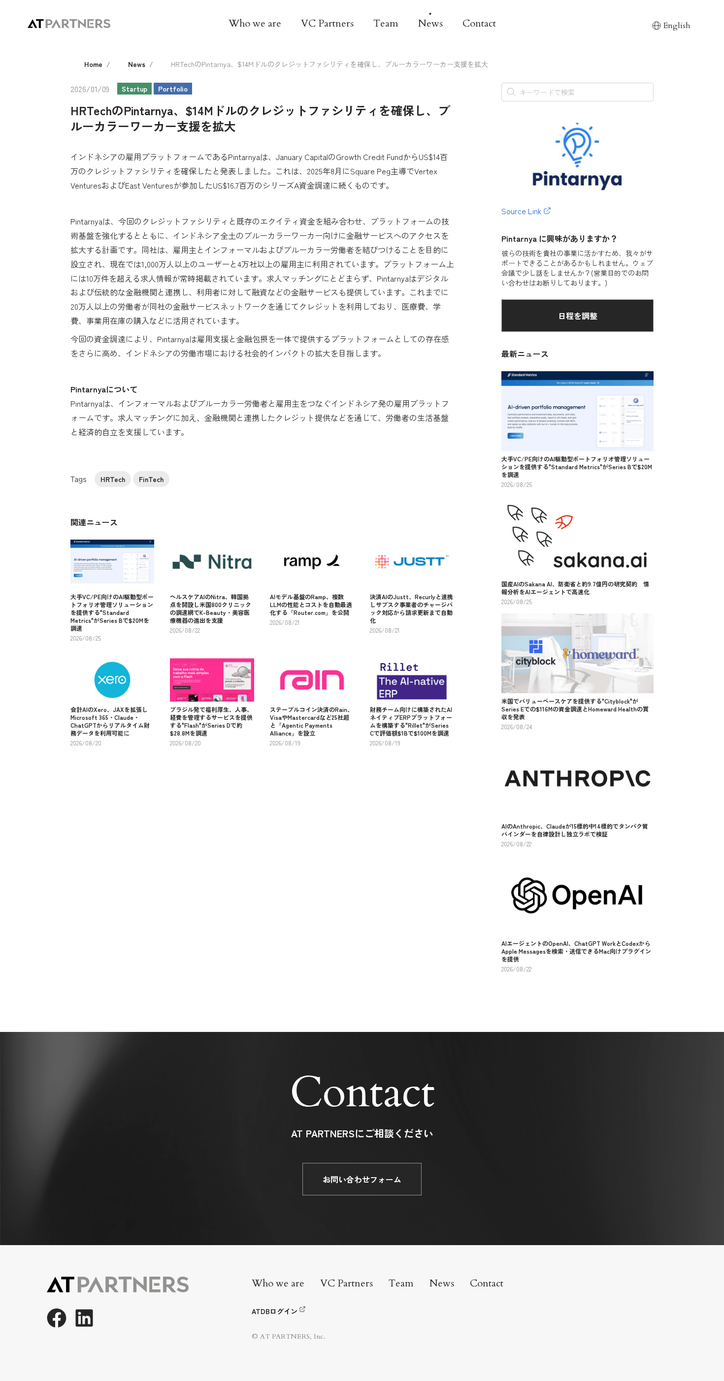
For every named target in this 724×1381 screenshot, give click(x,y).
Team (385, 23)
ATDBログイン (274, 1311)
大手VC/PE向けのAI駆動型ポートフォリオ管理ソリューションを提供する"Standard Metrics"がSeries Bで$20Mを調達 (112, 612)
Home (93, 64)
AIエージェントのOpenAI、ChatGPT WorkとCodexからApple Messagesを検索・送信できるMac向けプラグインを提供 (576, 951)
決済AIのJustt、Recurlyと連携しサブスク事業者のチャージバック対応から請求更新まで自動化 (411, 608)
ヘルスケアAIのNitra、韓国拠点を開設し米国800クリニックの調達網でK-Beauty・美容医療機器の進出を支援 (210, 608)
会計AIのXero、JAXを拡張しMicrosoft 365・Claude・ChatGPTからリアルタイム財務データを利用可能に (110, 721)
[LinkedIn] (84, 1318)
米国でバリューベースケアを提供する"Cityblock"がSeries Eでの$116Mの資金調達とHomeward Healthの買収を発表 (575, 709)
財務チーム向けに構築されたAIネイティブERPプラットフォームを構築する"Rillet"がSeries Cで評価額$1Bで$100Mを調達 (411, 721)
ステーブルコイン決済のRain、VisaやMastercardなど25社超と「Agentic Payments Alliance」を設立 (311, 721)
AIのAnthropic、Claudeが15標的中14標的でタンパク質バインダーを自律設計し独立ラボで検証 (574, 830)
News (430, 23)
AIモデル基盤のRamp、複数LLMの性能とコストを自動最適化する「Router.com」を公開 (311, 604)
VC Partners (327, 23)
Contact (479, 23)
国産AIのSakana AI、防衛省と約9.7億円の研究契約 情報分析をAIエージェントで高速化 (575, 587)
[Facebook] (56, 1318)
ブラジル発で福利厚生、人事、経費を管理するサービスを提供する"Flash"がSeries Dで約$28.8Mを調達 (211, 721)
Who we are (255, 23)
